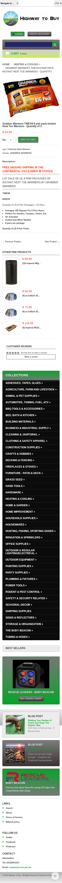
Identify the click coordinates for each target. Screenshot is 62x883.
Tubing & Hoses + (18, 637)
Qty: (4, 140)
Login (19, 34)
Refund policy (13, 822)
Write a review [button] (31, 357)
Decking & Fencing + (20, 460)
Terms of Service (14, 817)
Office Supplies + (18, 544)
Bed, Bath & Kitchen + (21, 415)
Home (6, 64)
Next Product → (52, 241)
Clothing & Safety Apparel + (26, 441)
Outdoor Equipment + (21, 559)
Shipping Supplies (18, 611)
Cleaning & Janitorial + (23, 434)
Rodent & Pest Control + (24, 591)
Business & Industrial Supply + (28, 428)
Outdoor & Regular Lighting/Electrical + (21, 552)
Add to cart (28, 139)
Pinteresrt (10, 846)
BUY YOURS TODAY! (31, 698)
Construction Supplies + (24, 447)
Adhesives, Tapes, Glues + (24, 383)
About (9, 813)
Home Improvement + (20, 511)
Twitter (9, 837)
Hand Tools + (15, 486)
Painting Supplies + (19, 566)
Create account (39, 34)
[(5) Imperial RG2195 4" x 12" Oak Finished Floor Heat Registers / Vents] (11, 328)
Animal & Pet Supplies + (22, 396)
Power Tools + (16, 585)
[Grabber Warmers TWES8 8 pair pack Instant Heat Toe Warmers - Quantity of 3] (31, 77)
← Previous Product (11, 241)
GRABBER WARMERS (21, 153)
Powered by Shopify (46, 875)
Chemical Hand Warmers (19, 149)
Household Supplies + (22, 518)
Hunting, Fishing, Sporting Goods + (31, 531)
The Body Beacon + (19, 630)
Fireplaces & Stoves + (22, 466)
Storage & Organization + (24, 624)
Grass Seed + (15, 479)
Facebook (10, 842)
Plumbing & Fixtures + (21, 579)
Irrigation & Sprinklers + (24, 537)
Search (9, 808)
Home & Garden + (18, 505)
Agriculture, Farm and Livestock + (31, 389)
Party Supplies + (18, 572)
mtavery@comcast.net (20, 867)
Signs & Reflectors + (21, 617)
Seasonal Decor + (19, 604)
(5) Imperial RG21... (31, 327)
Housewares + (16, 524)
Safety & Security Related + (26, 598)
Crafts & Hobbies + (19, 453)
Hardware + (14, 492)
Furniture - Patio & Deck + (24, 473)
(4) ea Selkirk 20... (31, 295)
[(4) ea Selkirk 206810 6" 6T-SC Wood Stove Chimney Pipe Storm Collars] (11, 296)
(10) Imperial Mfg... (31, 263)
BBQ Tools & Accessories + (25, 408)
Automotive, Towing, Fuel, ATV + (28, 402)
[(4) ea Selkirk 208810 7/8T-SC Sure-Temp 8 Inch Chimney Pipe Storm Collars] (11, 312)
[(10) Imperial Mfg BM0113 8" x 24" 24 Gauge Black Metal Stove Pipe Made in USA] (11, 272)
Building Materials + (21, 421)
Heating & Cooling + (27, 64)
